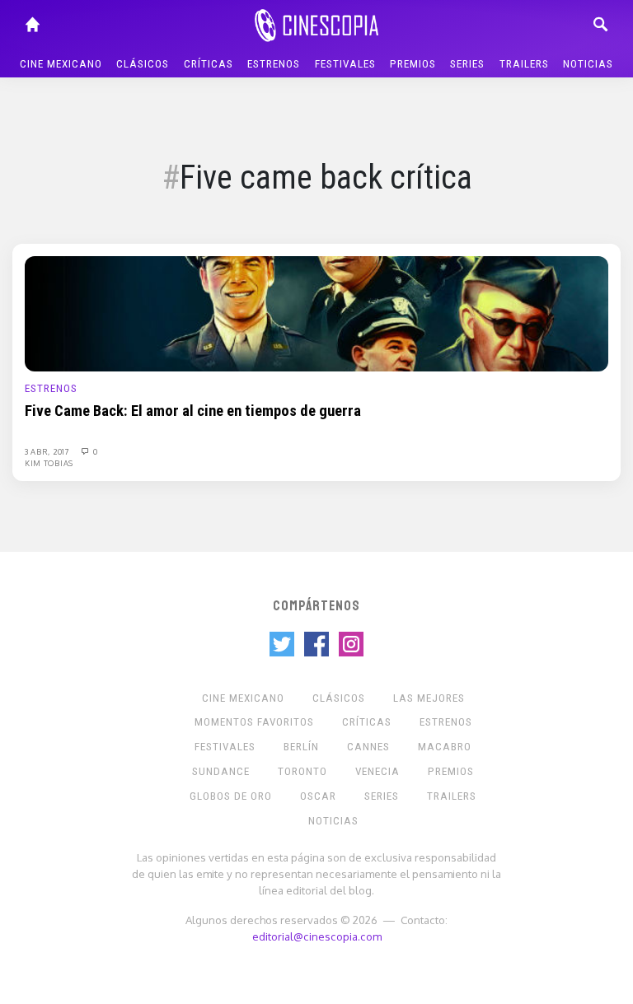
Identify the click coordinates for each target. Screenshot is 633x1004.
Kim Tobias (49, 463)
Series (467, 64)
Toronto (302, 771)
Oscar (318, 796)
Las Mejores (429, 698)
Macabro (444, 746)
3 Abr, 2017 (48, 451)
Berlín (301, 746)
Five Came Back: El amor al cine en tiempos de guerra (193, 411)
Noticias (588, 64)
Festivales (345, 64)
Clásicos (142, 64)
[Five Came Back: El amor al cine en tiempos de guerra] (316, 313)
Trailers (524, 64)
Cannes (368, 746)
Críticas (208, 64)
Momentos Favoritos (254, 722)
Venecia (377, 771)
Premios (413, 64)
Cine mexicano (61, 64)
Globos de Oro (231, 796)
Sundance (221, 771)
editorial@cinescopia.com (317, 936)
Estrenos (273, 64)
